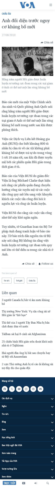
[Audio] (35, 483)
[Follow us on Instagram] (26, 389)
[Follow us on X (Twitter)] (12, 389)
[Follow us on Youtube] (19, 389)
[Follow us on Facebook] (5, 389)
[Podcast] (33, 389)
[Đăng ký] (40, 389)
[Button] (47, 42)
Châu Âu (6, 13)
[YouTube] (24, 483)
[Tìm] (47, 483)
